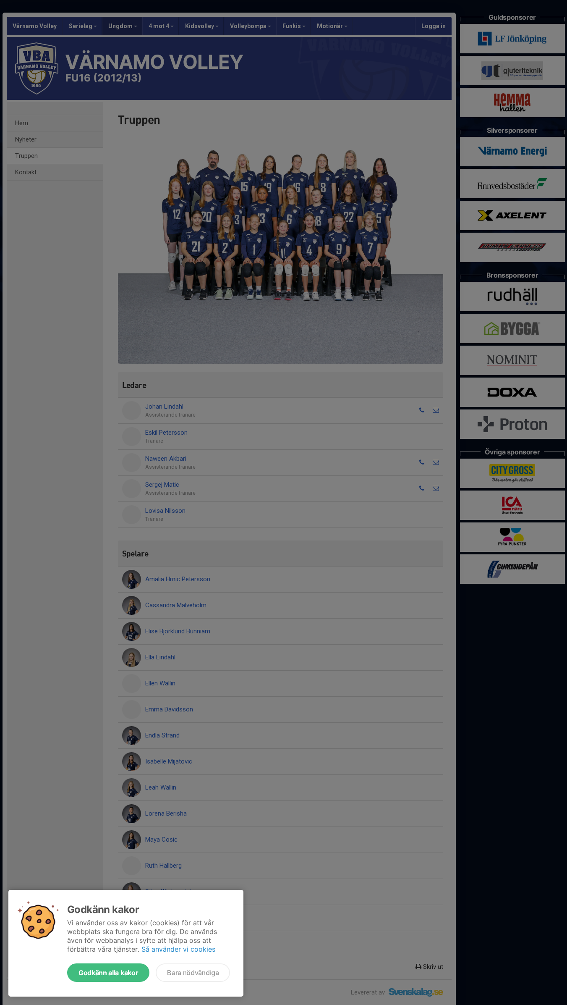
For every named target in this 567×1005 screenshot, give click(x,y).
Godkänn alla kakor (108, 972)
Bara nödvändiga (193, 972)
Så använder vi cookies (178, 949)
